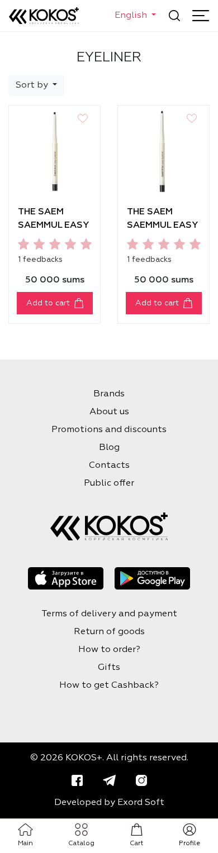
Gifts (109, 667)
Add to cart (48, 303)
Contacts (109, 465)
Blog (109, 447)
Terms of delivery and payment (109, 614)
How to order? (109, 649)
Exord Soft (140, 802)
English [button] (132, 15)
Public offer (109, 483)
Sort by (33, 85)
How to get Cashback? (109, 685)
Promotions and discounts (109, 429)
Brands (109, 394)
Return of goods (109, 631)
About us (109, 412)
